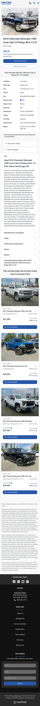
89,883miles (33, 369)
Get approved (20, 618)
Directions (20, 640)
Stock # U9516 (7, 419)
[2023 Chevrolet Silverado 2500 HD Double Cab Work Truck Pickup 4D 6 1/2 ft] (20, 402)
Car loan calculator (20, 624)
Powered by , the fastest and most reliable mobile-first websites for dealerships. (20, 697)
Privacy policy (20, 629)
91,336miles (33, 479)
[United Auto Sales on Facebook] (13, 581)
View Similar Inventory (20, 66)
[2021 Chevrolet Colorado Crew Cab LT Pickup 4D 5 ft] (20, 347)
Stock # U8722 (7, 474)
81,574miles (33, 424)
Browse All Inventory (20, 61)
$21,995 (6, 319)
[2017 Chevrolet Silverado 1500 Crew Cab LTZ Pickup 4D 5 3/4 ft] (20, 292)
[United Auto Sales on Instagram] (26, 581)
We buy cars (20, 645)
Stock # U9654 (7, 363)
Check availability (12, 327)
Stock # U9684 (7, 308)
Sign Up (20, 683)
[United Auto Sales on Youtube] (22, 581)
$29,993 (6, 374)
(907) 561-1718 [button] (21, 600)
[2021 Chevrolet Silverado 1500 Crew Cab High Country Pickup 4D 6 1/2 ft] (20, 457)
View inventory (20, 634)
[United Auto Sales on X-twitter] (18, 581)
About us (20, 613)
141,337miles (32, 314)
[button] (30, 3)
